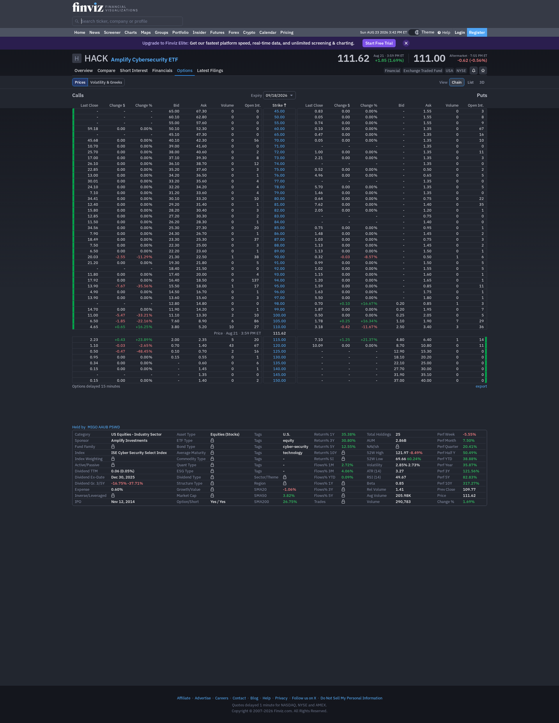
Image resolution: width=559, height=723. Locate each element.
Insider (199, 32)
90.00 (279, 256)
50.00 (279, 117)
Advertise (203, 698)
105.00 (279, 321)
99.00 (279, 309)
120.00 (279, 345)
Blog (254, 698)
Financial (392, 70)
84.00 (279, 221)
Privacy (281, 698)
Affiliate (183, 698)
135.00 (279, 362)
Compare (106, 70)
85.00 (279, 227)
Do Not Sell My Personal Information (351, 698)
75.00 (279, 169)
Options (184, 70)
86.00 (279, 233)
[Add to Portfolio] (483, 70)
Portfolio (180, 32)
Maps (146, 32)
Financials (162, 70)
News (94, 32)
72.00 (279, 151)
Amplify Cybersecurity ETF (144, 59)
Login (460, 32)
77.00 (279, 181)
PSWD (114, 427)
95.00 (279, 286)
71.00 (279, 146)
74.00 (279, 163)
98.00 (279, 303)
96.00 (279, 291)
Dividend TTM (86, 471)
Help (445, 32)
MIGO (93, 427)
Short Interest (134, 70)
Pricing (286, 32)
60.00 (279, 128)
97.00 (279, 297)
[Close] (406, 43)
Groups (161, 32)
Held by (79, 427)
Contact (239, 698)
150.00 (279, 380)
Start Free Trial (379, 43)
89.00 (279, 251)
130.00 (279, 357)
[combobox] (127, 21)
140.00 (279, 368)
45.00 (279, 111)
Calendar (267, 32)
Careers (221, 698)
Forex (234, 32)
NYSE (461, 70)
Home (79, 32)
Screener (112, 32)
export (481, 386)
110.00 (279, 326)
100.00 (279, 315)
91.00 (279, 262)
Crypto (249, 32)
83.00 (279, 216)
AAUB (103, 427)
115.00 (279, 339)
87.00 (279, 239)
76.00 (279, 175)
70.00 (279, 140)
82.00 (279, 210)
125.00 (279, 351)
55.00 (279, 122)
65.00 (279, 134)
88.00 (279, 245)
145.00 (279, 374)
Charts (131, 32)
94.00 (279, 280)
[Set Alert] (474, 70)
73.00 (279, 157)
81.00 (279, 204)
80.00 (279, 198)
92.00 (279, 268)
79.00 (279, 192)
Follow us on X (304, 698)
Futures (217, 32)
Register (477, 32)
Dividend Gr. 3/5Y (90, 483)
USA (449, 70)
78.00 (279, 186)
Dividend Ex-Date (90, 477)
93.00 (279, 274)
